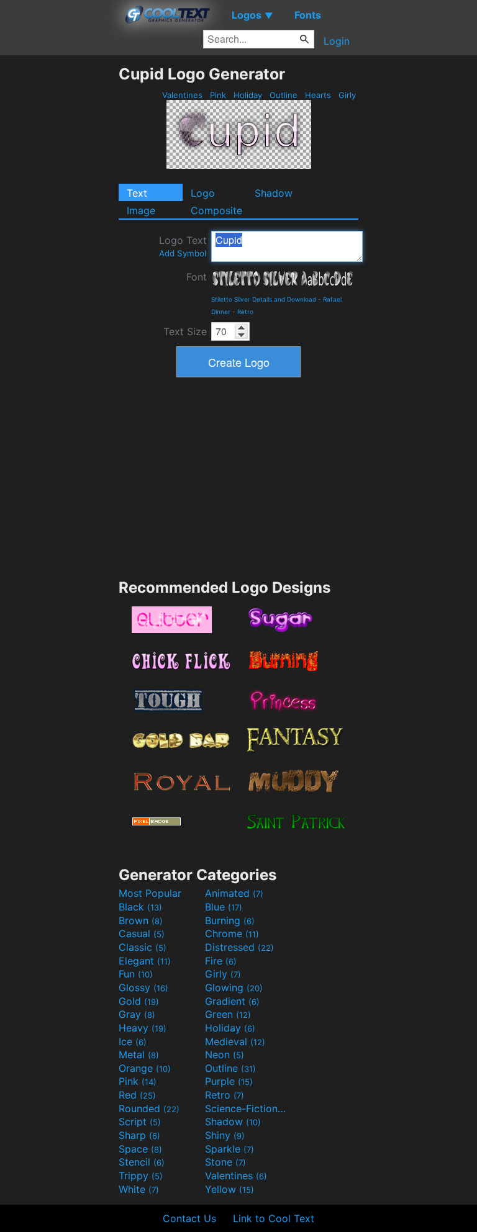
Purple (229, 1081)
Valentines (182, 95)
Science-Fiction (246, 1108)
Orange (145, 1068)
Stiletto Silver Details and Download (263, 299)
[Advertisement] (59, 251)
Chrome (232, 933)
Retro (245, 311)
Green (228, 1014)
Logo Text (183, 246)
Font (196, 277)
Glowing (234, 987)
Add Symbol (182, 253)
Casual (142, 933)
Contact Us (189, 1218)
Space (140, 1149)
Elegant (145, 961)
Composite (216, 210)
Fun (136, 974)
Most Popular (150, 893)
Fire (221, 961)
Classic (142, 947)
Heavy (142, 1028)
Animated (234, 893)
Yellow (229, 1189)
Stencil (142, 1162)
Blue (223, 907)
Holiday (248, 95)
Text (137, 193)
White (139, 1189)
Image (141, 210)
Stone (225, 1162)
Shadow (274, 193)
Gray (137, 1014)
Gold (139, 1001)
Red (137, 1095)
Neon (224, 1054)
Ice (133, 1041)
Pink (218, 95)
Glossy (143, 987)
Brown (141, 920)
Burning (230, 920)
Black (140, 907)
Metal (139, 1054)
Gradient (232, 1001)
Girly (347, 95)
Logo (203, 193)
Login (337, 41)
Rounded (149, 1108)
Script (140, 1121)
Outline (283, 95)
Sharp (139, 1135)
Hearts (318, 95)
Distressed (239, 947)
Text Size (185, 331)
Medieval (235, 1041)
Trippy (141, 1175)
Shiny (225, 1135)
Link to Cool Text (273, 1218)
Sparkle (229, 1149)
